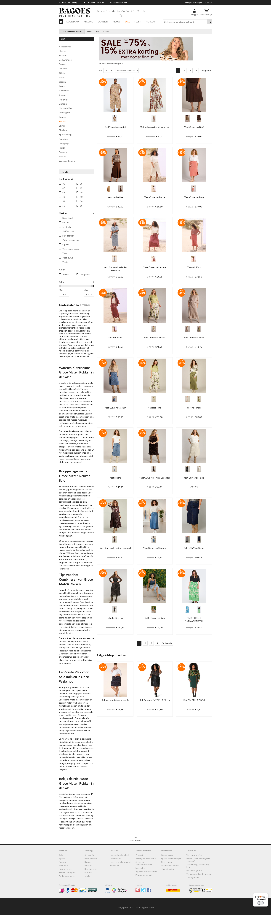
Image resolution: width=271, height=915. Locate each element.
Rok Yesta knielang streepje (115, 700)
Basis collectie (91, 858)
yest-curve (67, 258)
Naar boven (135, 840)
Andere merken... (66, 876)
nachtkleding (65, 108)
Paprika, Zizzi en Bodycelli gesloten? (198, 859)
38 (81, 184)
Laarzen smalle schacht (120, 862)
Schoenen (114, 865)
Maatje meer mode (169, 865)
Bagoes (62, 862)
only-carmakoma (70, 240)
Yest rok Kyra (194, 267)
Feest (138, 21)
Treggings (64, 143)
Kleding (88, 21)
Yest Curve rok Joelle (194, 337)
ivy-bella (66, 227)
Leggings (63, 99)
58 (81, 206)
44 (63, 192)
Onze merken (167, 855)
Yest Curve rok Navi (194, 127)
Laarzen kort (115, 858)
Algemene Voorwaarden (146, 871)
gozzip (65, 222)
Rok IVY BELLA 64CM (194, 700)
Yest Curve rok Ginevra (154, 548)
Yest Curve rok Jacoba (154, 337)
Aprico (62, 858)
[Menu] (266, 895)
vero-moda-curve (71, 249)
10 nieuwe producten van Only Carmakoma (121, 11)
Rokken (62, 121)
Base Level (63, 865)
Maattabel (140, 868)
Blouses (63, 55)
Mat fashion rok (115, 618)
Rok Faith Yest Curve (194, 548)
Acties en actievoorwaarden (144, 863)
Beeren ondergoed (67, 872)
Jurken (62, 95)
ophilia (65, 244)
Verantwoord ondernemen (198, 874)
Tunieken (63, 152)
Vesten (62, 156)
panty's (62, 117)
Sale (127, 21)
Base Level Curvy (66, 869)
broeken (88, 872)
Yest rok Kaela (115, 337)
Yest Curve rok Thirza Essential (154, 477)
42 (81, 188)
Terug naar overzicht (71, 31)
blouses (88, 865)
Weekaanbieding (67, 161)
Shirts (62, 125)
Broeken (63, 68)
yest (64, 253)
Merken (150, 21)
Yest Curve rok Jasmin (115, 407)
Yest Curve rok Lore (194, 197)
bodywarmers (65, 59)
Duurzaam (72, 21)
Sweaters (63, 139)
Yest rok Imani (194, 407)
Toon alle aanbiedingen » (111, 63)
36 (63, 184)
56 (63, 206)
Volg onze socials (194, 855)
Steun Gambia (192, 877)
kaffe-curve (68, 231)
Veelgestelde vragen (193, 2)
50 (81, 197)
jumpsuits (64, 90)
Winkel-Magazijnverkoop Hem (197, 865)
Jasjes (62, 77)
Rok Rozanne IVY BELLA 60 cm (155, 700)
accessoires (65, 46)
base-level (67, 218)
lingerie (63, 103)
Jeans (62, 86)
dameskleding (167, 869)
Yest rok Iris (115, 477)
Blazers (62, 51)
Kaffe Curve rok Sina (155, 618)
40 (63, 188)
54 (81, 201)
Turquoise (85, 274)
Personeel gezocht (194, 870)
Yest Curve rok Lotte (154, 197)
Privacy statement (144, 875)
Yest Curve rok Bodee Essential (115, 548)
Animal (65, 274)
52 (63, 201)
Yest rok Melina (115, 197)
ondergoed (64, 112)
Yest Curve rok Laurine (154, 267)
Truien (62, 147)
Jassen (62, 81)
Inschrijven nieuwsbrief (146, 858)
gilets (62, 73)
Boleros (62, 64)
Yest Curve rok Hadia (194, 477)
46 (81, 192)
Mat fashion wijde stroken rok (154, 127)
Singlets (63, 130)
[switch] (261, 903)
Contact (208, 2)
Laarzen (103, 21)
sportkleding (65, 134)
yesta (65, 262)
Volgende (206, 70)
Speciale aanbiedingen (171, 858)
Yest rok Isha (154, 407)
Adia (61, 855)
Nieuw (116, 21)
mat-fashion (68, 236)
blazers (88, 862)
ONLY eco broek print (115, 127)
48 (63, 197)
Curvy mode (166, 862)
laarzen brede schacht (120, 855)
